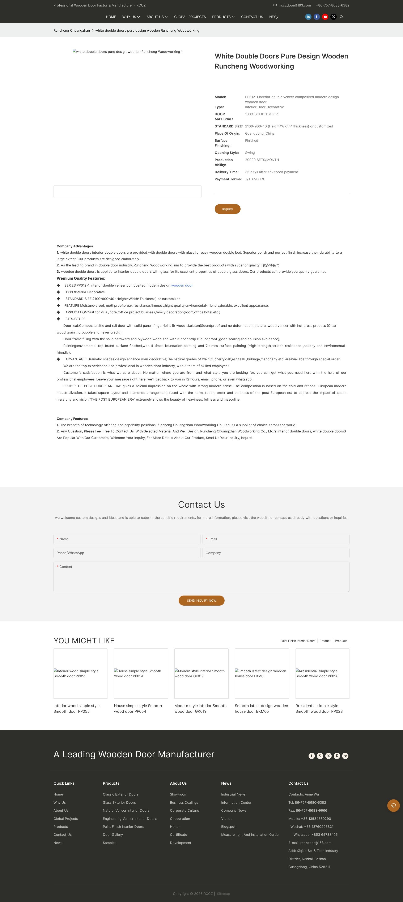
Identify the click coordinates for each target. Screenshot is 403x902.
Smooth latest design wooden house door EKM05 (261, 708)
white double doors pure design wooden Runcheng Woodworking (147, 30)
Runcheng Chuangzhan (72, 30)
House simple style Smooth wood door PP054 (138, 708)
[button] (277, 17)
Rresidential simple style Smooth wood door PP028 (319, 708)
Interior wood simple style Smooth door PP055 (76, 708)
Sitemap (223, 894)
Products (341, 640)
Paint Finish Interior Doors (297, 640)
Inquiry (227, 209)
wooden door (182, 285)
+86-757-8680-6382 (332, 5)
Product (325, 640)
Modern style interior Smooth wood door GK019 (200, 708)
